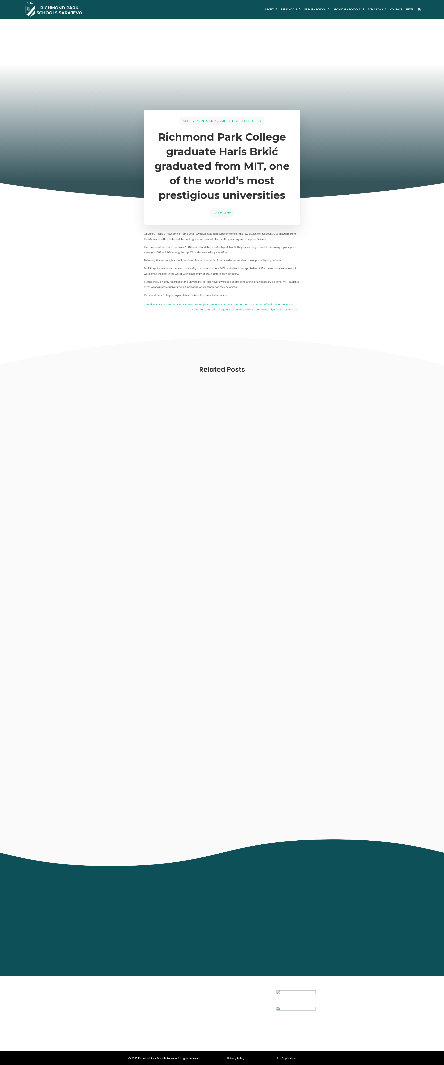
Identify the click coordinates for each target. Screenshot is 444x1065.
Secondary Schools (346, 9)
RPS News (199, 672)
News (409, 9)
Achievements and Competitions (212, 121)
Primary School (315, 9)
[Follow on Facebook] (210, 957)
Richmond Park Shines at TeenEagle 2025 (166, 666)
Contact (396, 9)
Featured (252, 121)
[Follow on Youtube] (232, 957)
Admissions (375, 9)
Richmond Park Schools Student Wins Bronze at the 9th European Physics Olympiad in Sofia (208, 819)
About (269, 9)
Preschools (289, 9)
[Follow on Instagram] (221, 957)
